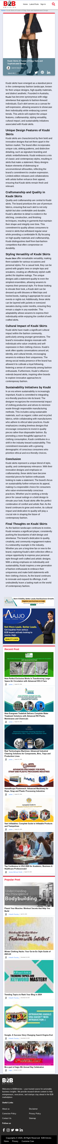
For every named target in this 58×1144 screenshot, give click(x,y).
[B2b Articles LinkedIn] (49, 72)
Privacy (15, 1141)
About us (6, 1109)
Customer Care (28, 1141)
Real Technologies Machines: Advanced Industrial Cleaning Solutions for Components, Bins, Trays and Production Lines (28, 753)
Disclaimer (33, 1109)
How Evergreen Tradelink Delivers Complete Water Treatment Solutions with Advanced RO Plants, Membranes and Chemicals (26, 716)
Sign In (43, 4)
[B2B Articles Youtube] (17, 1130)
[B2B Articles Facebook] (4, 1130)
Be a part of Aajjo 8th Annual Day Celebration (24, 1067)
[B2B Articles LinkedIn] (22, 1130)
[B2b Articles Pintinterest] (43, 72)
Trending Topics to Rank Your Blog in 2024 (23, 995)
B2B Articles (46, 1138)
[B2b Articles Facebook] (30, 72)
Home (25, 4)
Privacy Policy (35, 1114)
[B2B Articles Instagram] (8, 1130)
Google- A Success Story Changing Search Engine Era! (29, 1035)
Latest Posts (34, 4)
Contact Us (6, 1118)
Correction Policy (9, 1114)
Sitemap (32, 1118)
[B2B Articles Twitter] (13, 1130)
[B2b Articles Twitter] (36, 72)
